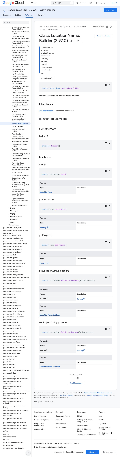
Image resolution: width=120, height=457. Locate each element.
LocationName (46, 192)
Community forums (63, 416)
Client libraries (47, 10)
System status (61, 427)
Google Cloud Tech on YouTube (106, 434)
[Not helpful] (110, 27)
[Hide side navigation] (28, 452)
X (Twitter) (103, 424)
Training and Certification (86, 435)
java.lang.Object (45, 111)
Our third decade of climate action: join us (51, 447)
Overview (7, 15)
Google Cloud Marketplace (39, 424)
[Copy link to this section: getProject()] (54, 235)
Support (59, 420)
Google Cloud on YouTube (105, 428)
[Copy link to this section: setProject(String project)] (69, 322)
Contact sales (39, 429)
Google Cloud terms (71, 443)
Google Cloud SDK (18, 10)
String (43, 228)
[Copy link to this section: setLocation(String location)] (71, 271)
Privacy (49, 443)
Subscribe (92, 452)
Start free (110, 10)
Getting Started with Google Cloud (84, 421)
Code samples (82, 425)
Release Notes (61, 424)
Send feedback (103, 36)
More (33, 3)
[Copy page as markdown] (78, 41)
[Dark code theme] (106, 85)
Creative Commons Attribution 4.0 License (98, 393)
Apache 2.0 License (66, 395)
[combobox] (62, 3)
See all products (40, 416)
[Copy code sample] (109, 85)
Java (33, 10)
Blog (100, 416)
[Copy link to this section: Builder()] (50, 136)
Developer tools (65, 27)
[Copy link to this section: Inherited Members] (69, 119)
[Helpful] (107, 27)
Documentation (51, 27)
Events (101, 420)
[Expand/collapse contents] (52, 47)
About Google (39, 443)
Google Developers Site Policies (97, 395)
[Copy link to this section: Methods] (53, 157)
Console (82, 3)
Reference (29, 15)
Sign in (114, 3)
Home (41, 27)
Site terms (58, 443)
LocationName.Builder (50, 315)
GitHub (79, 416)
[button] (15, 208)
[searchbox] (16, 22)
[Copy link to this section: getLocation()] (56, 199)
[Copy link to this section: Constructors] (59, 129)
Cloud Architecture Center (84, 430)
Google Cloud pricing (41, 420)
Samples (41, 15)
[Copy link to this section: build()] (48, 164)
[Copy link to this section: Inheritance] (55, 104)
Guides (18, 15)
